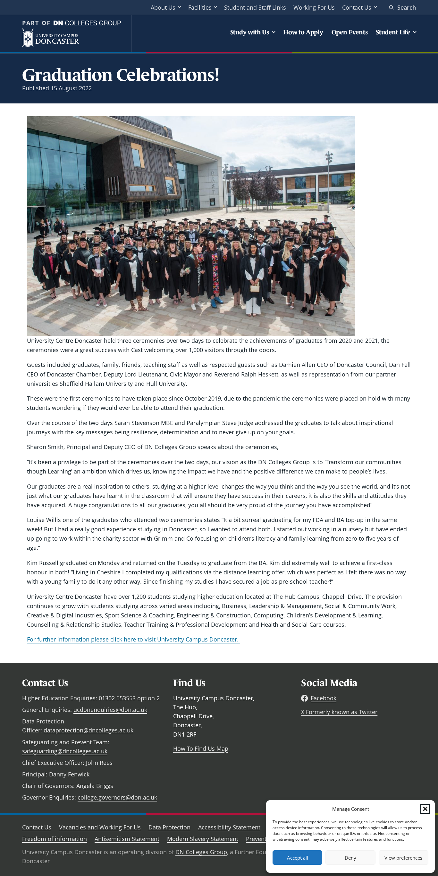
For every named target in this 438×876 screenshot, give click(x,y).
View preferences (403, 857)
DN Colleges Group (201, 852)
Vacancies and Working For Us (100, 827)
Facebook (323, 698)
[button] (425, 809)
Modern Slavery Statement (202, 839)
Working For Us (314, 7)
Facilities (200, 7)
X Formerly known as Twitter (339, 712)
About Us (163, 7)
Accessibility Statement (229, 827)
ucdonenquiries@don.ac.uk (110, 709)
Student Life (393, 32)
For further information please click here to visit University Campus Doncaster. (133, 639)
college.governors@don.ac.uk (117, 797)
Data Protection (169, 827)
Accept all (297, 857)
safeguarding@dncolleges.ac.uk (64, 751)
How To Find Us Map (200, 748)
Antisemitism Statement (127, 839)
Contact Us (356, 7)
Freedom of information (54, 839)
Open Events (350, 32)
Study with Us (249, 32)
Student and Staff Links (255, 7)
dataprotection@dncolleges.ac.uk (88, 730)
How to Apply (303, 32)
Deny (350, 857)
